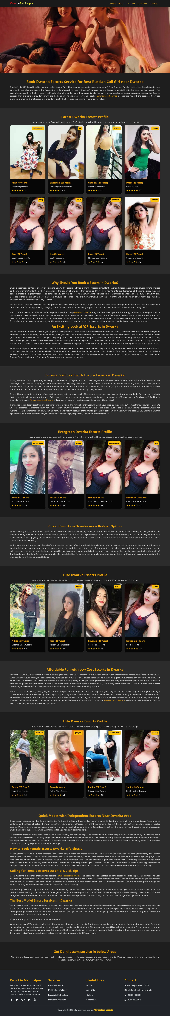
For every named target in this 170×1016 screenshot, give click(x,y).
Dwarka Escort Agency (114, 700)
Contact (154, 3)
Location (142, 3)
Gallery (131, 3)
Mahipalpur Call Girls (57, 990)
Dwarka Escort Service (107, 95)
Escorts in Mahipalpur (58, 995)
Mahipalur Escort (56, 985)
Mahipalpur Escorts (57, 999)
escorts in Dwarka (82, 312)
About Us (90, 990)
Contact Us (91, 999)
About (121, 3)
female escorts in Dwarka (41, 400)
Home (113, 3)
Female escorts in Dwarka (68, 875)
